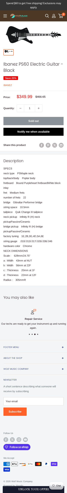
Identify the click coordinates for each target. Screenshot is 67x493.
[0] (61, 16)
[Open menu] (5, 16)
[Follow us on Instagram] (18, 439)
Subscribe (15, 411)
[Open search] (47, 16)
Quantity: (9, 108)
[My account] (53, 16)
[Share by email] (61, 145)
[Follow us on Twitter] (12, 439)
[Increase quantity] (38, 108)
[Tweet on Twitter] (54, 145)
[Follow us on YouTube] (25, 439)
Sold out (33, 120)
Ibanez (7, 85)
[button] (33, 489)
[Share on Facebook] (41, 145)
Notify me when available (33, 131)
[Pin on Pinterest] (48, 145)
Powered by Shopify (13, 485)
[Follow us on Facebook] (5, 439)
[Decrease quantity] (20, 108)
